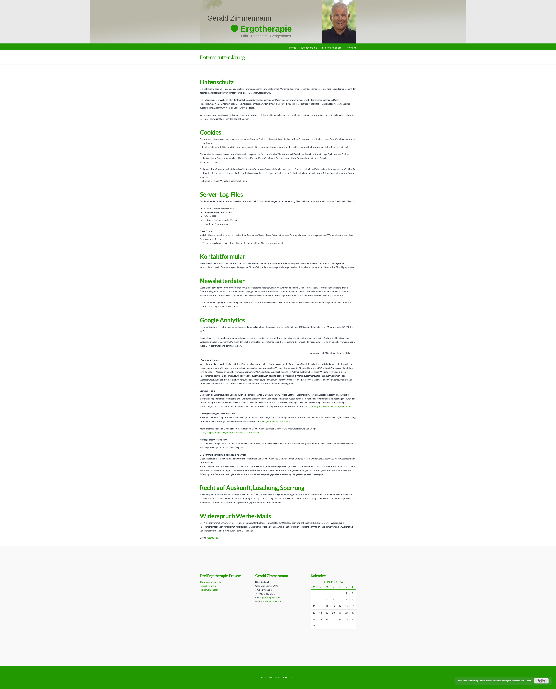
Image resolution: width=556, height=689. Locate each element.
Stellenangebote (332, 47)
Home (292, 47)
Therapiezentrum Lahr (210, 582)
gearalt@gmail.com (271, 597)
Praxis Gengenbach (209, 589)
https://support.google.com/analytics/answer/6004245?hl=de (229, 432)
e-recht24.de (212, 537)
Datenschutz (288, 677)
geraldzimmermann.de (271, 601)
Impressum (274, 677)
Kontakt (351, 47)
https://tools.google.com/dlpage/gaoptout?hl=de (328, 406)
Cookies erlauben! (541, 681)
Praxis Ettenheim (208, 586)
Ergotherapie (309, 47)
